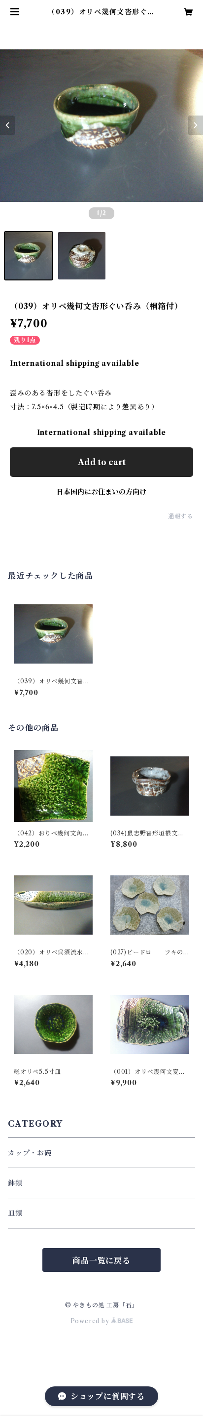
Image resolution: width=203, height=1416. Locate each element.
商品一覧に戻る (101, 1260)
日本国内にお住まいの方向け (101, 491)
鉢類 (15, 1183)
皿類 (15, 1213)
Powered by (90, 1321)
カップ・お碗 (30, 1152)
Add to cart (102, 462)
